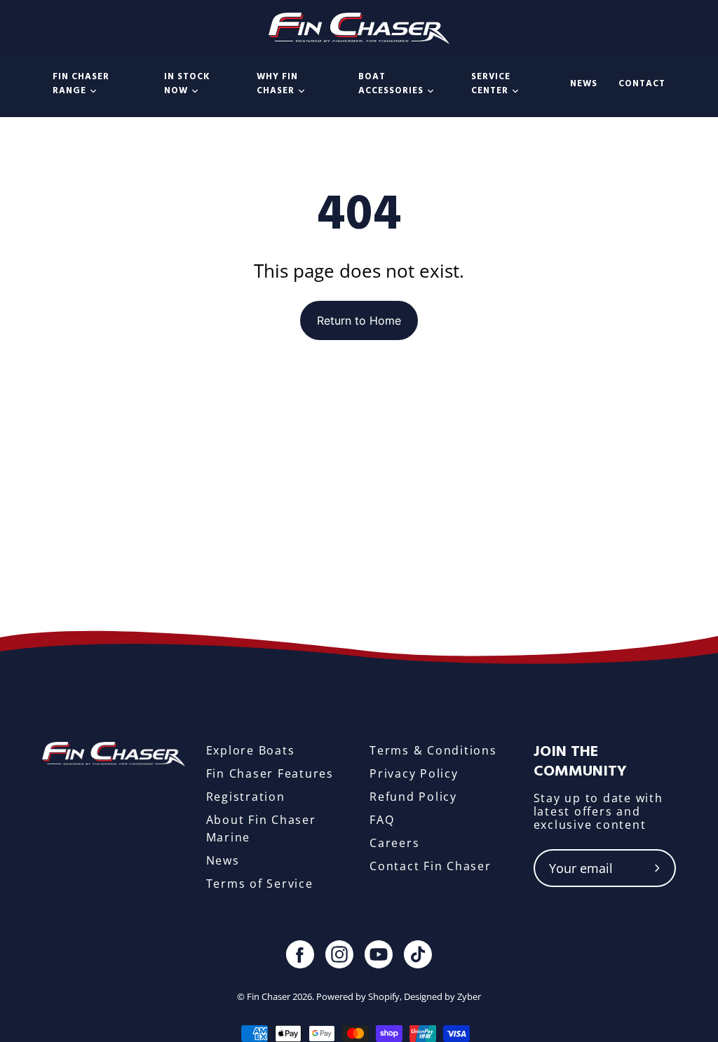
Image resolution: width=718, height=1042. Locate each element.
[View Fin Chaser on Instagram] (339, 954)
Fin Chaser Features (270, 773)
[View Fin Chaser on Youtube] (379, 954)
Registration (245, 796)
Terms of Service (259, 883)
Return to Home (359, 320)
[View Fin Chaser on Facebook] (300, 954)
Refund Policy (413, 796)
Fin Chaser (268, 996)
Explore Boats (250, 750)
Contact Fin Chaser (431, 866)
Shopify (384, 996)
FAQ (382, 819)
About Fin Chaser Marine (261, 828)
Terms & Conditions (433, 750)
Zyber (469, 996)
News (223, 860)
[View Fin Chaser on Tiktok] (418, 954)
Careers (394, 843)
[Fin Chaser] (359, 26)
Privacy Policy (414, 773)
